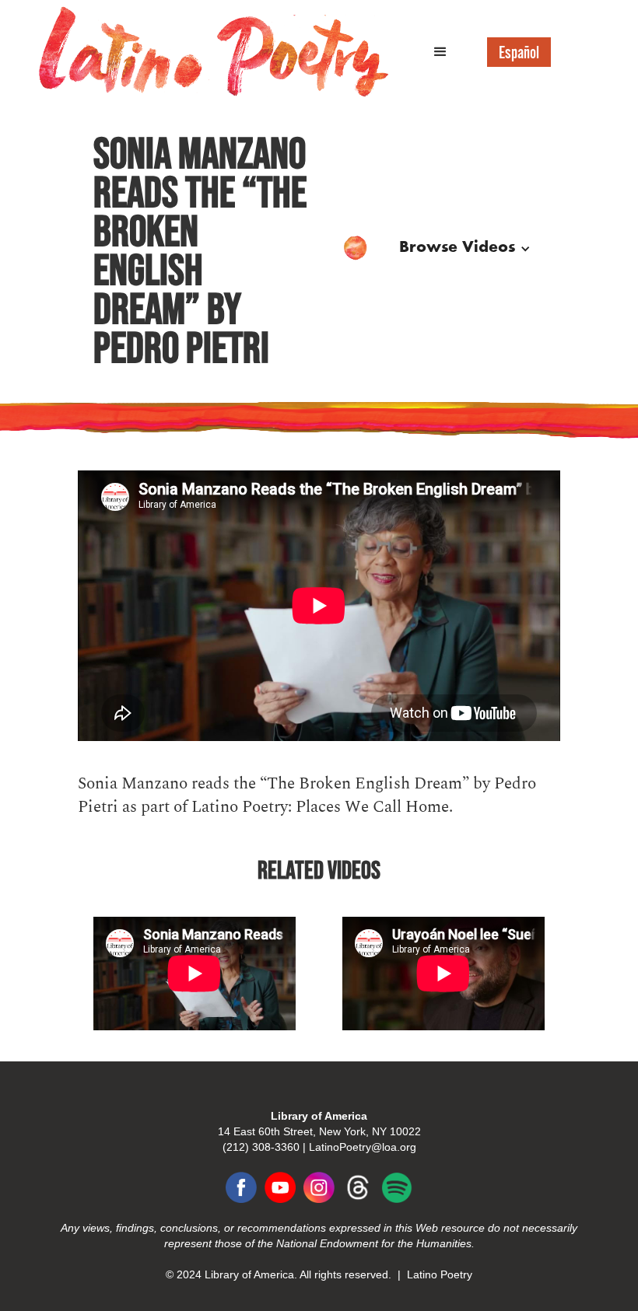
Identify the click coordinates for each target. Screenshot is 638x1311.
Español (519, 52)
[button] (440, 52)
